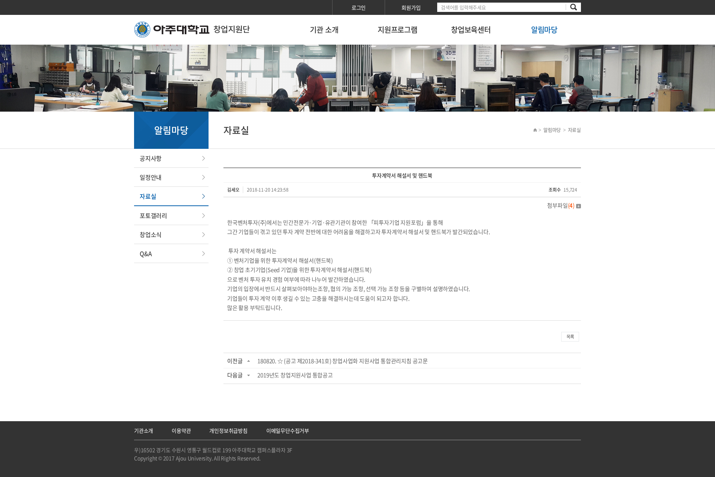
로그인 (359, 7)
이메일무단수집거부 (287, 430)
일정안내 (151, 177)
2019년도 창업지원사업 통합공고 (295, 375)
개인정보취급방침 (228, 430)
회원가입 (410, 7)
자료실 (148, 196)
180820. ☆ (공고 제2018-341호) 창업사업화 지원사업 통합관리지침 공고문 (342, 361)
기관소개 (143, 430)
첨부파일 (561, 205)
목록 (570, 336)
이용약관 (181, 430)
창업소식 (151, 234)
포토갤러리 (153, 215)
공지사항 (151, 158)
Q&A (146, 253)
